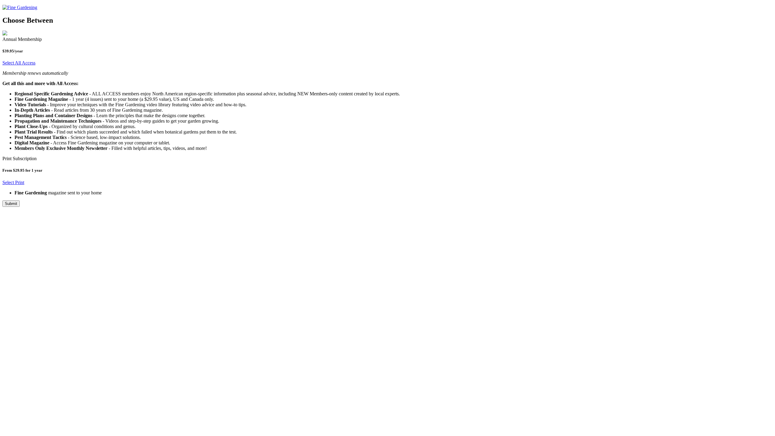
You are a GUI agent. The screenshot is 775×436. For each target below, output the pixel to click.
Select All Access (18, 62)
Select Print (13, 182)
